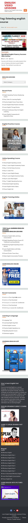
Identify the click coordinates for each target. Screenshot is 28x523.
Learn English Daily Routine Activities (14, 104)
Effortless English (7, 452)
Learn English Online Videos (11, 186)
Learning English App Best (11, 323)
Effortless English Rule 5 (9, 465)
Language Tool (8, 320)
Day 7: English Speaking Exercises (13, 181)
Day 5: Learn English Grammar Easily (14, 176)
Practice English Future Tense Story (13, 102)
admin (12, 58)
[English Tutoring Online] (14, 220)
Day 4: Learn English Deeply (11, 173)
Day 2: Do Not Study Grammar (12, 168)
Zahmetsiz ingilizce (9, 333)
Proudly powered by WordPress (11, 517)
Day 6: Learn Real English (10, 178)
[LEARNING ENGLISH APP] (14, 371)
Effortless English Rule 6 (9, 468)
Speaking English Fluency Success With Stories (13, 55)
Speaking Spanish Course (10, 330)
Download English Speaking (11, 184)
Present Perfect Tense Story (11, 253)
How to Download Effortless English (12, 473)
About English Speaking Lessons (12, 162)
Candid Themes (16, 519)
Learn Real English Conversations (11, 476)
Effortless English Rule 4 (9, 463)
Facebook (11, 510)
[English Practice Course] (14, 150)
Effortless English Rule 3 (9, 460)
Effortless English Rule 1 (9, 455)
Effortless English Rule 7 (9, 471)
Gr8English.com (13, 401)
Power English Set (8, 189)
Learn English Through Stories (12, 107)
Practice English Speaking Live (12, 328)
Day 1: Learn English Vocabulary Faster (14, 165)
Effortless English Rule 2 (9, 457)
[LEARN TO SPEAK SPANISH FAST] (10, 445)
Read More (5, 69)
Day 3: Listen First (8, 170)
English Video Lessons (10, 5)
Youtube (17, 510)
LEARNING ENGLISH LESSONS (12, 231)
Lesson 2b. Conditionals (18, 302)
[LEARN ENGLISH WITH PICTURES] (10, 499)
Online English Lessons (10, 325)
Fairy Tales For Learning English (12, 99)
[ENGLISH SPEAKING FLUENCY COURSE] (10, 421)
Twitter (14, 510)
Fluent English (4, 52)
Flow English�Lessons (15, 297)
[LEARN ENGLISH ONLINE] (11, 285)
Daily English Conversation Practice (13, 256)
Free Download (13, 300)
